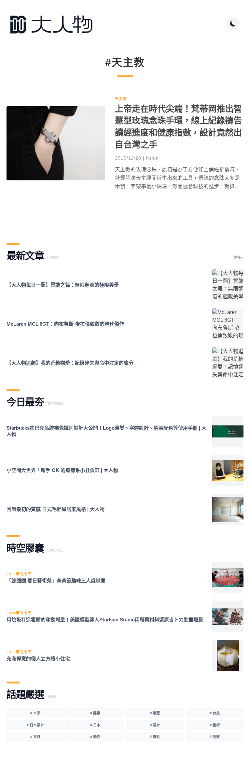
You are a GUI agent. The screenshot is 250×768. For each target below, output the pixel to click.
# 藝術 (215, 725)
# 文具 (35, 737)
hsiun (152, 158)
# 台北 (215, 713)
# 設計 (155, 725)
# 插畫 (215, 737)
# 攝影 (155, 737)
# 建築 (95, 713)
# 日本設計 (35, 725)
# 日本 (95, 725)
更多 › (238, 257)
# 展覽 (155, 713)
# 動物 (95, 737)
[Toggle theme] (233, 23)
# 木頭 (35, 713)
